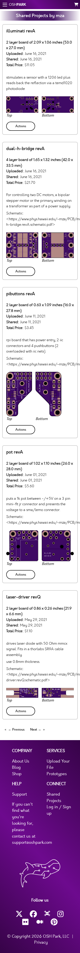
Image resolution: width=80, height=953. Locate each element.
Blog (16, 767)
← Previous (16, 729)
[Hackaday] (47, 914)
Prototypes (57, 774)
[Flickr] (25, 922)
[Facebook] (33, 914)
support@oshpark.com (32, 842)
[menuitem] (21, 125)
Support (19, 794)
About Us (20, 761)
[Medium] (40, 922)
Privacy (41, 942)
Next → (35, 729)
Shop (17, 774)
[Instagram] (60, 914)
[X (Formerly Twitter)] (19, 914)
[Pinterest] (54, 922)
